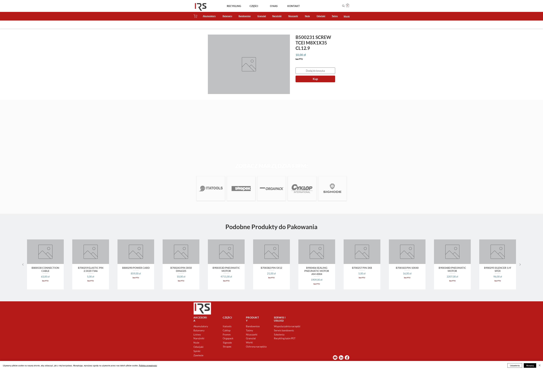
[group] (271, 264)
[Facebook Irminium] (347, 357)
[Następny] (520, 264)
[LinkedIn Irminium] (341, 357)
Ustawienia (515, 365)
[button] (347, 5)
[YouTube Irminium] (335, 357)
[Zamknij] (539, 365)
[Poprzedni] (23, 264)
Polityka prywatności (148, 365)
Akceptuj (530, 365)
